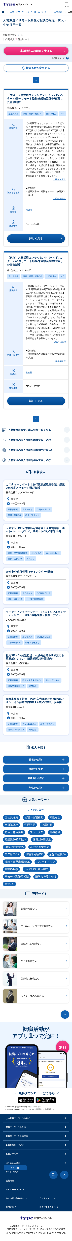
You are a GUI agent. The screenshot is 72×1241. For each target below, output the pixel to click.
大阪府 (29, 209)
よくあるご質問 (13, 1162)
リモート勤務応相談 (17, 876)
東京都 (29, 372)
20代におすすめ (14, 847)
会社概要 (10, 1180)
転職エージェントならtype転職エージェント (17, 4)
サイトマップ (12, 1171)
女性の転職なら (29, 908)
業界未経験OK (57, 854)
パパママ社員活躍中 (36, 869)
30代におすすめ (39, 847)
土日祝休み (51, 114)
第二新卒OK (12, 854)
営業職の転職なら (30, 978)
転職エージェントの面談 (17, 1135)
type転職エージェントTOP (18, 1118)
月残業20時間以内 (15, 839)
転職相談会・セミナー (16, 1144)
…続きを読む (59, 179)
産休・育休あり (14, 832)
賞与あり (55, 832)
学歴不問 (29, 824)
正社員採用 (14, 114)
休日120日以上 (42, 839)
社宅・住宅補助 (33, 817)
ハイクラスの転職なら (32, 996)
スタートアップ (45, 861)
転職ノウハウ (12, 1153)
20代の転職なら (29, 961)
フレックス (36, 832)
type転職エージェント (3, 12)
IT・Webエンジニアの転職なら (37, 926)
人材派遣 (58, 12)
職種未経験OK (34, 854)
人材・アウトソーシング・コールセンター (29, 12)
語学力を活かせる (46, 876)
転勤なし (55, 817)
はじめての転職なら (31, 943)
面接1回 (9, 883)
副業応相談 (11, 869)
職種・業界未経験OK (32, 114)
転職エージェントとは (16, 1127)
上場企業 (47, 824)
